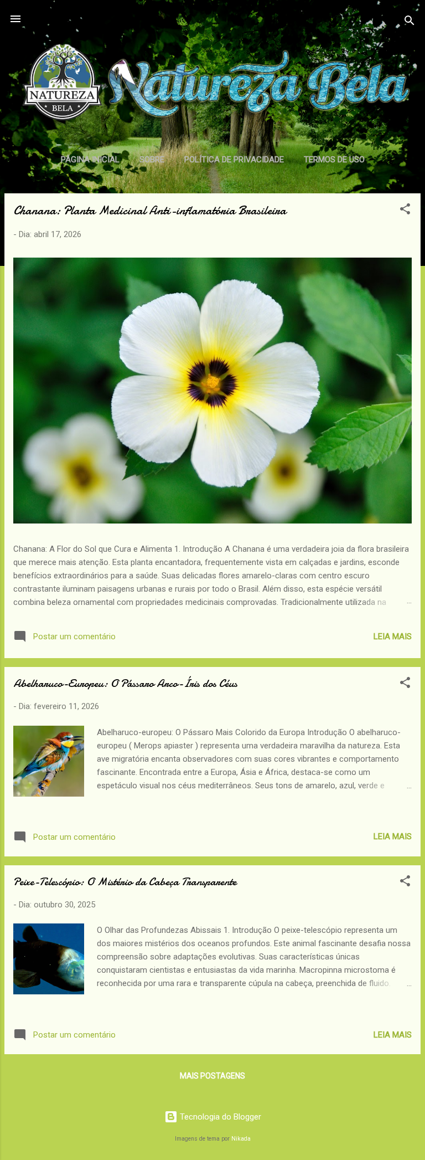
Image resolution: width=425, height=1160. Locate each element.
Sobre (151, 160)
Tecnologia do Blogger (219, 1117)
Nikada (241, 1138)
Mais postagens (212, 1075)
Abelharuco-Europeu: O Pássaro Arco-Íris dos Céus (125, 683)
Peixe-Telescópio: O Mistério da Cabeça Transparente (124, 881)
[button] (405, 210)
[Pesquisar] (409, 22)
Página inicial (90, 160)
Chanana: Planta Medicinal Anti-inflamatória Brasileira (149, 210)
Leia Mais (393, 636)
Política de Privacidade (234, 160)
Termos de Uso (334, 160)
